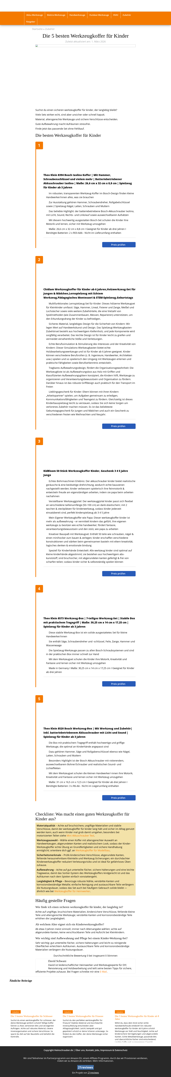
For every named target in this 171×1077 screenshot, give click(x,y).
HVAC (115, 15)
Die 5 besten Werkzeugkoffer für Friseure (83, 1016)
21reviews (93, 1072)
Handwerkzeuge (77, 15)
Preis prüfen (118, 244)
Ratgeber (30, 21)
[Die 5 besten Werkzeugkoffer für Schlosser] (33, 996)
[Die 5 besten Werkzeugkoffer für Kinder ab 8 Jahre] (138, 996)
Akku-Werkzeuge (34, 15)
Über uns (80, 1050)
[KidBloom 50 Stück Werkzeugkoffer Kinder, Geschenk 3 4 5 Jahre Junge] (87, 453)
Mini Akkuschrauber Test (80, 835)
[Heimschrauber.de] (43, 6)
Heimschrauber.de (63, 1050)
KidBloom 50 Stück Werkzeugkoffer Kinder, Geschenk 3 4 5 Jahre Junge (85, 473)
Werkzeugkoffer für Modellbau (93, 850)
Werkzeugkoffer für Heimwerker (72, 891)
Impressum (106, 1050)
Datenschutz (121, 1050)
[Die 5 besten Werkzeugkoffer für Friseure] (85, 996)
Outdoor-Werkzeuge (99, 15)
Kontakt (90, 1050)
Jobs (97, 1050)
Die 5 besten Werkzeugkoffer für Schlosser (32, 1016)
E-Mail (103, 971)
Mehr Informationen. (103, 1060)
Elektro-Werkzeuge (56, 15)
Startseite (37, 29)
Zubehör (127, 15)
